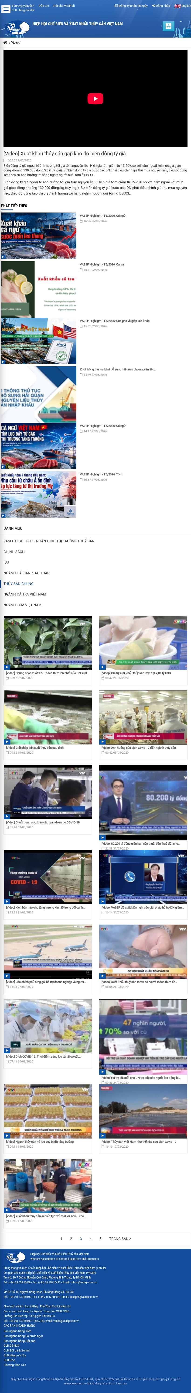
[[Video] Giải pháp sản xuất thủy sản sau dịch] (48, 717)
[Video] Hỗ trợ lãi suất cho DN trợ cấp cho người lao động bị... (141, 1078)
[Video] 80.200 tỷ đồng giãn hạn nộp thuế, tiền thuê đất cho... (141, 843)
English (186, 5)
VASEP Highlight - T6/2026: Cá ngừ (103, 215)
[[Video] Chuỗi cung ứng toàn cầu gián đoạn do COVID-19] (48, 792)
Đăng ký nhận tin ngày (133, 5)
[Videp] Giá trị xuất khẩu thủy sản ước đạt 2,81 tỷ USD (136, 673)
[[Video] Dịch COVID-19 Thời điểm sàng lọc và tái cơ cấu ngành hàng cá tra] (48, 1026)
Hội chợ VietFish (64, 5)
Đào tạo (44, 5)
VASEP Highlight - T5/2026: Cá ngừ (103, 426)
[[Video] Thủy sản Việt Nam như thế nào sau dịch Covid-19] (143, 1111)
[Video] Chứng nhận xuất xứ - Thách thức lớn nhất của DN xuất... (47, 673)
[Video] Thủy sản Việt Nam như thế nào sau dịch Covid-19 (139, 1141)
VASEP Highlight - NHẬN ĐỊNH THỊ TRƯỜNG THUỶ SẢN (49, 541)
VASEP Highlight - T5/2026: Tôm (101, 474)
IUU (6, 562)
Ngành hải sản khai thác (26, 573)
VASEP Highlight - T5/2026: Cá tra (102, 264)
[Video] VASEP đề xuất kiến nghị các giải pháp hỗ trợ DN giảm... (143, 907)
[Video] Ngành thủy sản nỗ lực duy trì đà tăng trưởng (40, 1141)
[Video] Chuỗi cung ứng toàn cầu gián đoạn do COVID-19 (43, 822)
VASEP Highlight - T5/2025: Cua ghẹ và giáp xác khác (115, 321)
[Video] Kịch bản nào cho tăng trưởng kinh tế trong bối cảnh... (45, 907)
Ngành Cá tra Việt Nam (24, 594)
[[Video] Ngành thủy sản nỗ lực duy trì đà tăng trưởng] (48, 1111)
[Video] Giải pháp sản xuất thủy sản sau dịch (35, 747)
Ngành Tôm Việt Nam (22, 605)
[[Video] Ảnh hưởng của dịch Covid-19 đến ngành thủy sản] (143, 717)
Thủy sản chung (18, 584)
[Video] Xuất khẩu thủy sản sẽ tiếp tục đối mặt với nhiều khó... (46, 1216)
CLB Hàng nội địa (23, 10)
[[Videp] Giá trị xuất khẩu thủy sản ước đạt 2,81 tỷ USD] (143, 643)
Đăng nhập (162, 5)
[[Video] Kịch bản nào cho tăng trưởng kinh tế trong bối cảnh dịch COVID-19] (48, 877)
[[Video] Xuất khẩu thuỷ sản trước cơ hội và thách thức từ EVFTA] (143, 952)
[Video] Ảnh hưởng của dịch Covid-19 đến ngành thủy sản (139, 747)
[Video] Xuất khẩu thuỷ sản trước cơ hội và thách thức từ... (139, 982)
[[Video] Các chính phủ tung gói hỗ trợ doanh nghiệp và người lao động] (48, 952)
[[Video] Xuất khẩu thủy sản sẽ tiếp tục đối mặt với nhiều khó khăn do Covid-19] (48, 1186)
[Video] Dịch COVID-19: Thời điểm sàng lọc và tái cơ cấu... (43, 1056)
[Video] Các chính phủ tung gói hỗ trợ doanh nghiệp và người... (46, 982)
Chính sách (14, 552)
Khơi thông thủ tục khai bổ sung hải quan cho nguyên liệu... (118, 369)
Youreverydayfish (23, 5)
